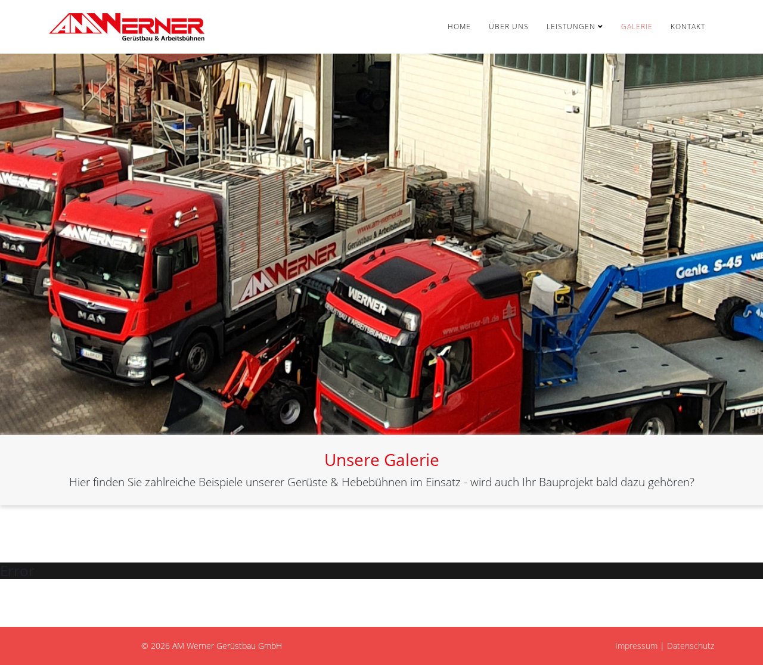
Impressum (636, 645)
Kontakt (688, 26)
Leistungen (571, 26)
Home (459, 26)
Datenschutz (690, 645)
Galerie (637, 26)
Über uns (509, 26)
